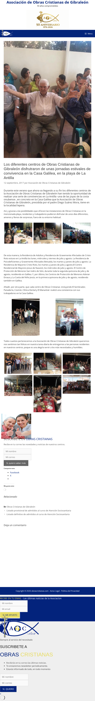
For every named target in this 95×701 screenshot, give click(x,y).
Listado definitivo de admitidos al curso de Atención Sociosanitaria (38, 514)
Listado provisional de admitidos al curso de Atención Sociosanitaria (39, 510)
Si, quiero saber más (16, 463)
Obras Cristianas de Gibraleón (21, 506)
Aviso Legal (55, 591)
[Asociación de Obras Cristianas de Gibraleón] (6, 33)
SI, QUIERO (8, 688)
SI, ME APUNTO (10, 615)
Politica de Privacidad (70, 591)
